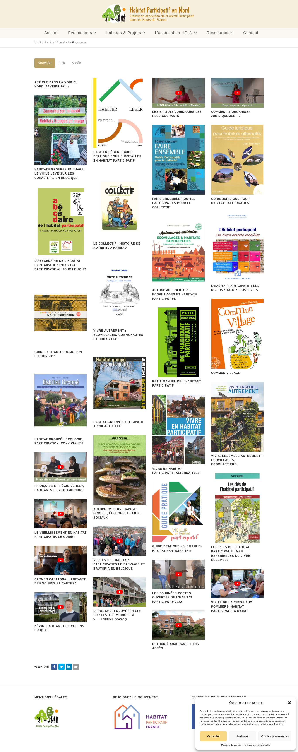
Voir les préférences (275, 736)
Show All (44, 63)
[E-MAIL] (76, 667)
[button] (289, 703)
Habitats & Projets (123, 33)
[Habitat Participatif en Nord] (147, 14)
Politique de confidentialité (257, 745)
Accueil (51, 33)
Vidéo (76, 63)
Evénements (80, 33)
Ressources (218, 33)
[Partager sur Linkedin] (69, 667)
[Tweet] (61, 667)
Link (61, 63)
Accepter (213, 736)
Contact (250, 33)
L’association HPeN (174, 33)
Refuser (242, 736)
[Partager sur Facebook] (54, 667)
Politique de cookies (231, 745)
